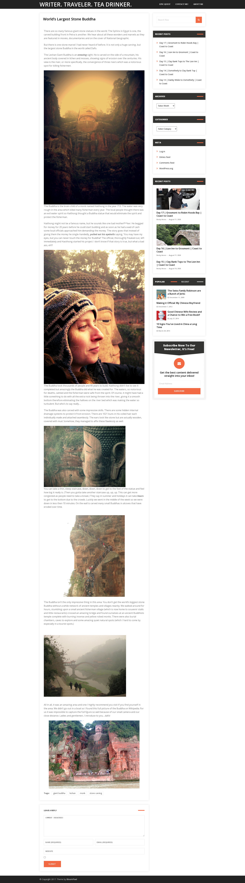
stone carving (96, 793)
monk (82, 793)
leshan (73, 793)
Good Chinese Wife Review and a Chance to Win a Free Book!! (185, 313)
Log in (162, 151)
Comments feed (166, 162)
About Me (198, 4)
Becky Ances (161, 219)
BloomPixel (71, 879)
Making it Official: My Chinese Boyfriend (178, 303)
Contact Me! (181, 4)
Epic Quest (164, 4)
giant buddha (59, 793)
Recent (185, 281)
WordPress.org (166, 168)
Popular (160, 281)
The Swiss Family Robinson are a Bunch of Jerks (184, 292)
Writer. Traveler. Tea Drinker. (86, 4)
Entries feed (164, 157)
